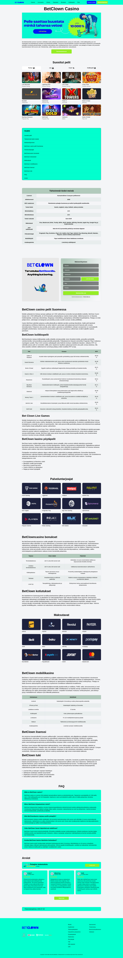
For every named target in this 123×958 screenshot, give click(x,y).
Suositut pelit (28, 135)
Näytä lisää (61, 898)
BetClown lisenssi (29, 167)
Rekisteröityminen (29, 142)
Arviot (26, 178)
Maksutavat (27, 160)
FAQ (25, 174)
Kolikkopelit (90, 68)
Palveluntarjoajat (29, 149)
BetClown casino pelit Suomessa (33, 146)
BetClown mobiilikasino (31, 164)
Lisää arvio (92, 865)
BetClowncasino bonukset (31, 153)
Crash (70, 68)
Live (50, 68)
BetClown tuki (28, 171)
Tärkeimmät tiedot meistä (31, 139)
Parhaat (30, 68)
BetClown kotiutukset (30, 157)
